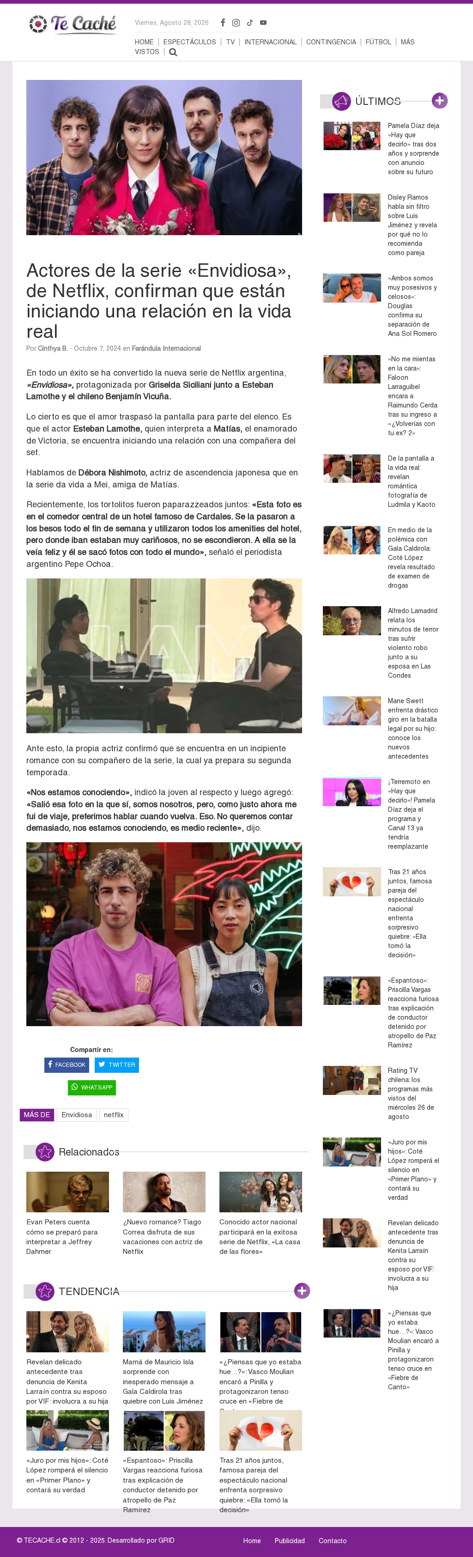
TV (230, 42)
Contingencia (331, 42)
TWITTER (122, 1065)
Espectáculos (190, 42)
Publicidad (290, 1541)
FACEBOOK (70, 1065)
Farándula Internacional (166, 348)
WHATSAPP (96, 1087)
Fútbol (378, 42)
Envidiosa (76, 1115)
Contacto (333, 1541)
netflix (114, 1115)
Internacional (270, 42)
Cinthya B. (53, 348)
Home (144, 42)
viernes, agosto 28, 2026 (172, 22)
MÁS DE (37, 1115)
